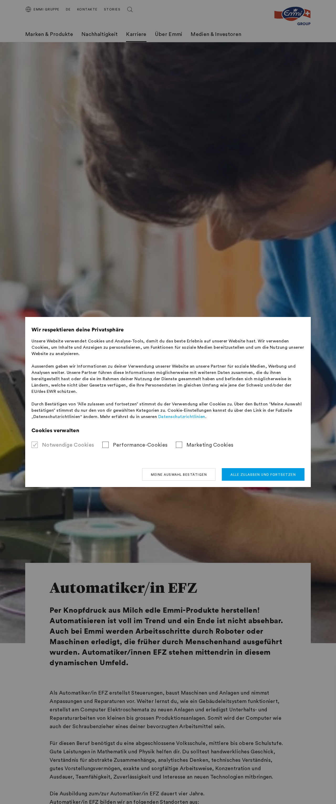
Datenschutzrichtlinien (181, 417)
